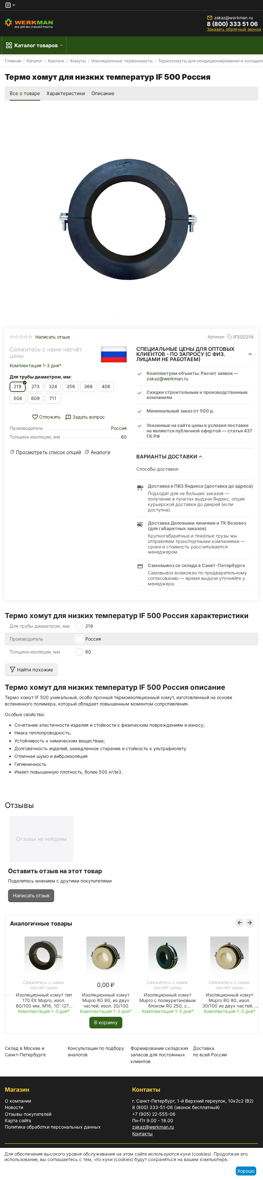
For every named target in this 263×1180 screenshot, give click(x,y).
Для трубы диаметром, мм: (41, 376)
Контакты (142, 1133)
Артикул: (216, 336)
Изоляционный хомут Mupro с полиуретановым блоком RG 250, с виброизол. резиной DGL (162, 1000)
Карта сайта (18, 1120)
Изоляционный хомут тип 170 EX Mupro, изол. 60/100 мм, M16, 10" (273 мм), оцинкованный (39, 1000)
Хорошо (245, 1171)
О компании (18, 1101)
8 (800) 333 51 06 (232, 24)
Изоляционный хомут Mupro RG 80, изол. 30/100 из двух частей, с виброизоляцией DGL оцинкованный (224, 1000)
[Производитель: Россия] (114, 354)
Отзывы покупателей (28, 1114)
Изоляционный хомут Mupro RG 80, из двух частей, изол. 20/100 (100, 1000)
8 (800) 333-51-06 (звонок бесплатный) (176, 1107)
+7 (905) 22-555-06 (153, 1114)
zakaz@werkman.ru (233, 17)
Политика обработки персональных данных (53, 1127)
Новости (14, 1107)
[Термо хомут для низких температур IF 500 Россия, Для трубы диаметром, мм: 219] (131, 211)
